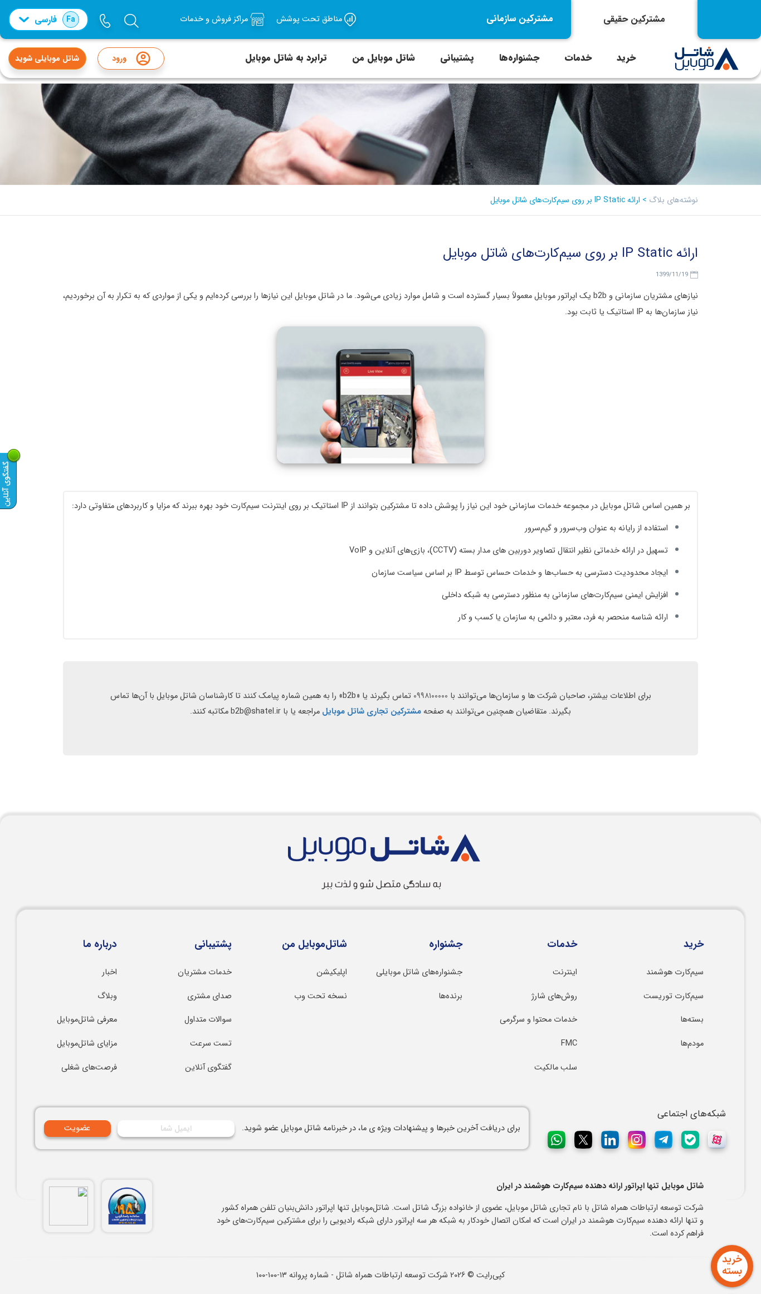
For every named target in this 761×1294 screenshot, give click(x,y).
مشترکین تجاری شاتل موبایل (371, 711)
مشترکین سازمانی (519, 19)
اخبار (109, 972)
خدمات (578, 58)
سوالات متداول (208, 1019)
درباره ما (100, 944)
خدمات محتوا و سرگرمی (538, 1019)
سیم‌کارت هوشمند (675, 972)
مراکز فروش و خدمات (215, 19)
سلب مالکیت (555, 1067)
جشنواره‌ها (519, 58)
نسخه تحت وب (320, 996)
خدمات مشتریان (205, 972)
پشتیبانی (457, 58)
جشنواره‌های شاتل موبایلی (419, 972)
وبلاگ (107, 996)
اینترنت (565, 972)
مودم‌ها (692, 1043)
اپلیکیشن (331, 972)
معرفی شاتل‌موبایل (87, 1019)
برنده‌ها (450, 996)
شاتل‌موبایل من (314, 944)
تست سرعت (211, 1043)
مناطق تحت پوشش (310, 19)
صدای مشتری (209, 996)
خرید (626, 58)
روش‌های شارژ (554, 996)
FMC (569, 1043)
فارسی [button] (55, 20)
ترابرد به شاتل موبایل (286, 58)
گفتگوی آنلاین (208, 1067)
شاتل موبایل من (383, 58)
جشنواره (445, 944)
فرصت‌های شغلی (89, 1067)
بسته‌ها (692, 1019)
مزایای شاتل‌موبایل (87, 1043)
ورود (119, 58)
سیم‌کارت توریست (673, 996)
